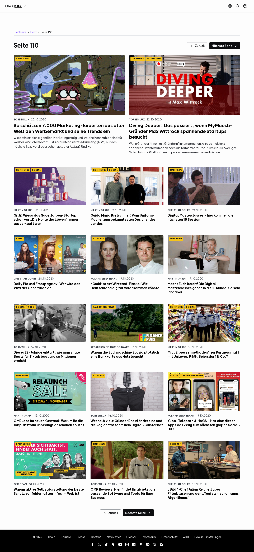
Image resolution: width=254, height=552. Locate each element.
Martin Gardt (23, 210)
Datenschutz (169, 537)
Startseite (20, 32)
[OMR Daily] (16, 6)
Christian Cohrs (179, 210)
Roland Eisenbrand (104, 278)
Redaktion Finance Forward (110, 347)
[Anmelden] (245, 6)
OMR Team (20, 484)
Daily (33, 32)
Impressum (149, 537)
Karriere (66, 537)
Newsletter (114, 537)
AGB (186, 537)
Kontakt (96, 537)
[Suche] (237, 6)
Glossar (131, 537)
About (51, 537)
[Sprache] (230, 6)
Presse (81, 537)
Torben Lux (21, 119)
